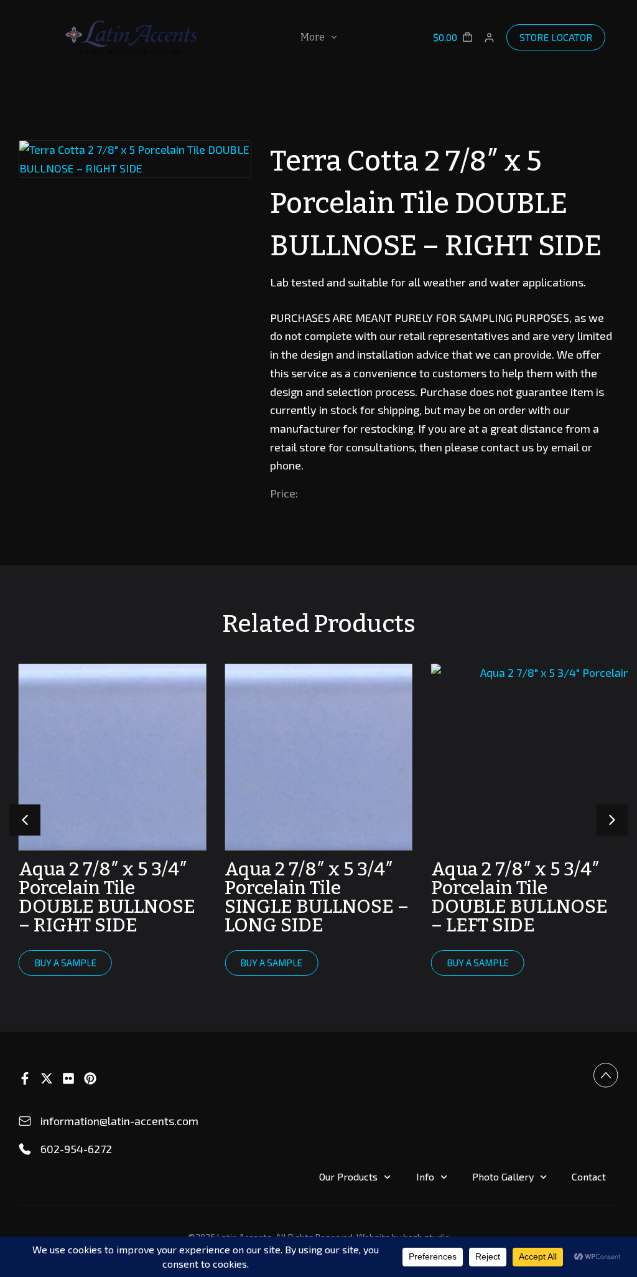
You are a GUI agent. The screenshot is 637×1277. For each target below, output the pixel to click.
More (312, 37)
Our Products (348, 1176)
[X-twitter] (46, 1078)
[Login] (489, 37)
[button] (612, 820)
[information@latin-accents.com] (25, 1121)
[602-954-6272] (25, 1149)
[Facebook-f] (25, 1078)
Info (425, 1176)
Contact (589, 1176)
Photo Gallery (503, 1176)
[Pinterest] (90, 1078)
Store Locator (555, 37)
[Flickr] (68, 1078)
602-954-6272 (76, 1149)
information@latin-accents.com (119, 1121)
